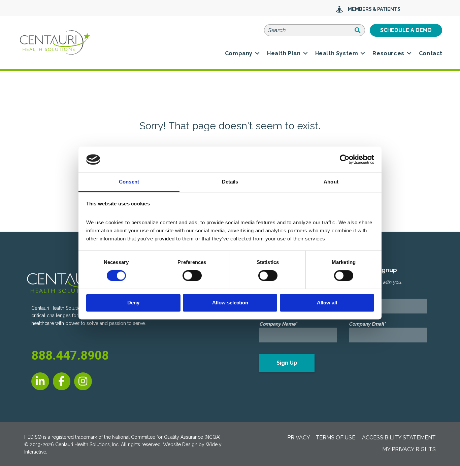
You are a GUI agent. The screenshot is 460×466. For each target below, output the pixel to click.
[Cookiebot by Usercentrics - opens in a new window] (344, 160)
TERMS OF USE (335, 437)
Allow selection (230, 302)
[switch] (192, 275)
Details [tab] (230, 182)
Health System (336, 53)
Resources (388, 53)
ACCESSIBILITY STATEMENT (399, 437)
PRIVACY (298, 437)
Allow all (327, 302)
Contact (430, 53)
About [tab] (331, 182)
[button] (257, 53)
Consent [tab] (129, 182)
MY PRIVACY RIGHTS (409, 449)
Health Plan (284, 53)
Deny (133, 302)
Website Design (180, 444)
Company (239, 53)
